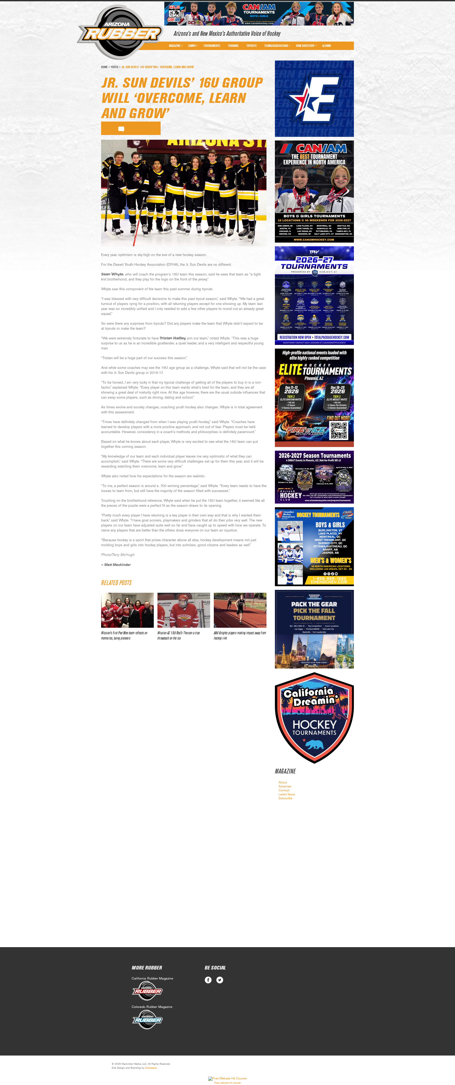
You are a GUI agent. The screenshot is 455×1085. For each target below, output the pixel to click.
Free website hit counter (227, 1083)
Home (104, 67)
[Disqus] (183, 723)
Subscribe (285, 798)
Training (233, 46)
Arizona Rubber (120, 32)
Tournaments (212, 46)
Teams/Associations (276, 46)
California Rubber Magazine (152, 978)
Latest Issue (287, 794)
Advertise (285, 786)
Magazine (174, 46)
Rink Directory (305, 46)
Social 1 (219, 980)
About (283, 782)
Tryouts (251, 46)
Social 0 (208, 980)
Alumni (326, 46)
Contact (284, 790)
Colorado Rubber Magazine (152, 1007)
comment (121, 128)
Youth (114, 67)
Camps (192, 46)
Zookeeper (151, 1068)
